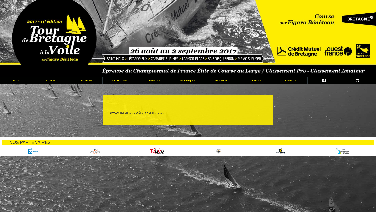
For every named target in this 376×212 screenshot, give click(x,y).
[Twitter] (357, 80)
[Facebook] (324, 80)
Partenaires (222, 81)
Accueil (17, 81)
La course (51, 81)
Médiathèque (188, 81)
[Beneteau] (33, 151)
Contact (291, 81)
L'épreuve (154, 81)
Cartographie (119, 81)
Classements (85, 81)
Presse (257, 81)
